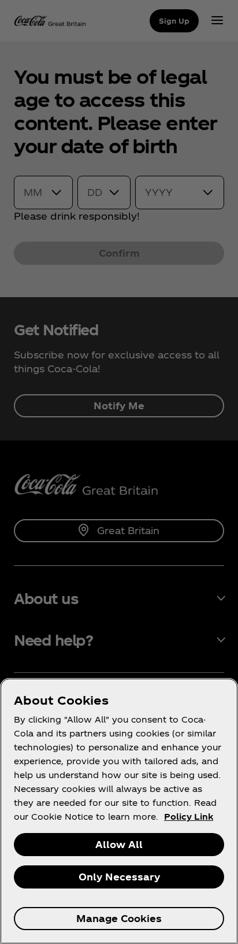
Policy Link (188, 816)
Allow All (119, 844)
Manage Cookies (119, 918)
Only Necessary (119, 876)
